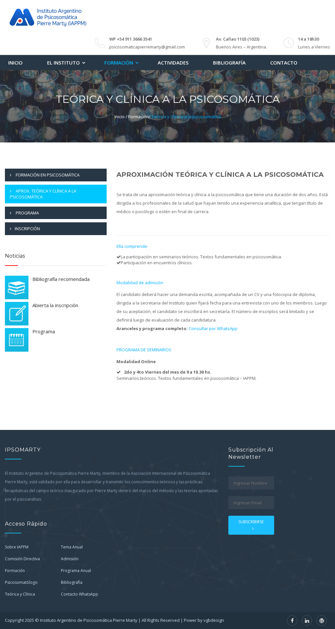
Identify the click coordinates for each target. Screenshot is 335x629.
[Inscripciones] (16, 313)
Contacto (283, 62)
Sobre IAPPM (16, 547)
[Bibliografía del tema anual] (16, 287)
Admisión (70, 559)
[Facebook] (292, 620)
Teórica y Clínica (20, 594)
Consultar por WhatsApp (213, 328)
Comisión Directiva (22, 559)
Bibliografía (229, 62)
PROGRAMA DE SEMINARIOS (143, 350)
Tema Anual (72, 547)
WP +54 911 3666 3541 (130, 39)
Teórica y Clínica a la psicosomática (186, 117)
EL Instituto (63, 62)
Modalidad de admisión (139, 283)
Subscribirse (251, 522)
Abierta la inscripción (55, 305)
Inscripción (27, 228)
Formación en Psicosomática (47, 175)
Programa (27, 213)
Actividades (173, 62)
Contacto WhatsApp (79, 594)
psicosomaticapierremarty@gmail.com (147, 47)
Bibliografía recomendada (61, 279)
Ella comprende (131, 246)
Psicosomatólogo (21, 582)
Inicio (15, 62)
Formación (118, 62)
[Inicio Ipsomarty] (47, 16)
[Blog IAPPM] (321, 620)
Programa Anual (76, 570)
